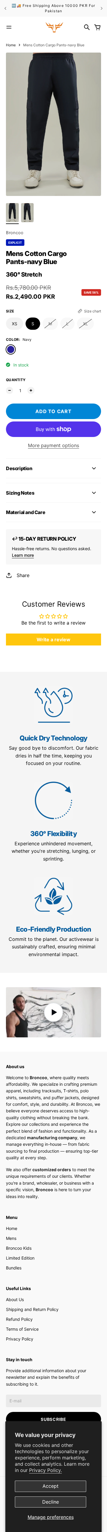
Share (23, 575)
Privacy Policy (19, 1338)
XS (14, 323)
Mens (11, 1238)
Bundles (13, 1267)
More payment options (53, 445)
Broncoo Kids (19, 1248)
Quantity (16, 380)
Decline (50, 1502)
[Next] (101, 8)
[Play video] (53, 1012)
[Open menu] (9, 27)
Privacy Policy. (45, 1470)
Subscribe (53, 1419)
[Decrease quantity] (9, 390)
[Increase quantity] (30, 390)
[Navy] (10, 349)
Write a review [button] (53, 639)
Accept (51, 1486)
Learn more (23, 555)
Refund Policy (19, 1319)
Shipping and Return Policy (32, 1309)
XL (85, 323)
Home (11, 45)
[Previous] (5, 8)
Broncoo (14, 232)
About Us (15, 1299)
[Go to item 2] (27, 212)
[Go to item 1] (12, 212)
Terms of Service (22, 1329)
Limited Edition (20, 1257)
